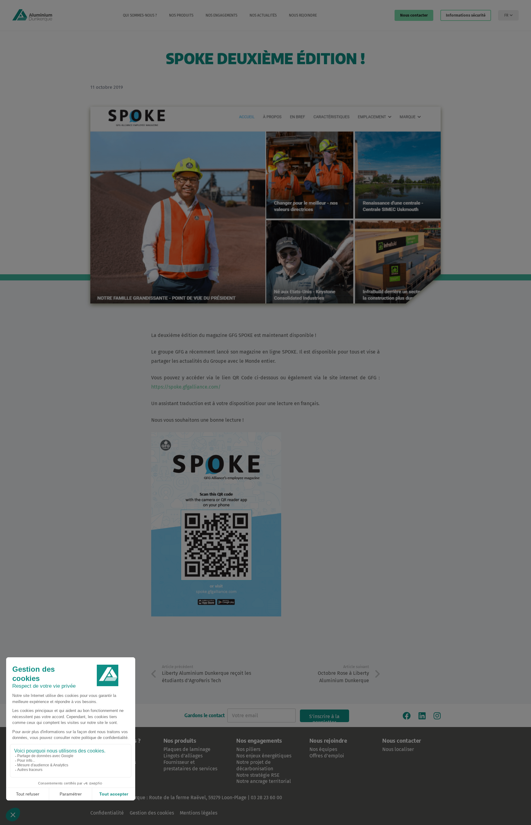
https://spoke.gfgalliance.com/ (186, 387)
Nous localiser (398, 749)
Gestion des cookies (152, 813)
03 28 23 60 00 (266, 797)
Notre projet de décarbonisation (254, 765)
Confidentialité (107, 813)
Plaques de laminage (186, 749)
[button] (160, 15)
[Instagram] (437, 716)
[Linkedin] (422, 716)
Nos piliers (248, 749)
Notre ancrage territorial (263, 781)
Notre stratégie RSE (258, 775)
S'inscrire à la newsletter (324, 718)
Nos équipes (323, 749)
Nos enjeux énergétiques (263, 756)
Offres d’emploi (326, 756)
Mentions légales (198, 813)
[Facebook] (407, 716)
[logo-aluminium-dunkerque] (32, 15)
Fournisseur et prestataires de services (190, 765)
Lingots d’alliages (183, 756)
